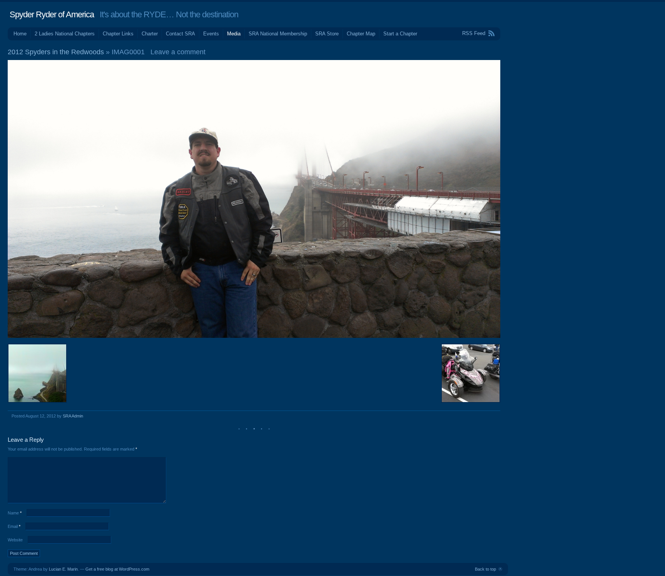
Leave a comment (178, 52)
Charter (150, 34)
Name (15, 513)
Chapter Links (118, 34)
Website (15, 540)
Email (14, 526)
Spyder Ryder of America (52, 14)
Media (234, 34)
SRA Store (327, 34)
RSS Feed (473, 33)
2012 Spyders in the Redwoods (56, 52)
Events (211, 34)
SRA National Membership (278, 34)
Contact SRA (180, 34)
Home (20, 34)
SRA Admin (73, 416)
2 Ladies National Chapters (65, 34)
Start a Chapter (400, 34)
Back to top (485, 569)
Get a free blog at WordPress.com (117, 569)
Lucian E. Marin (63, 569)
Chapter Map (361, 34)
